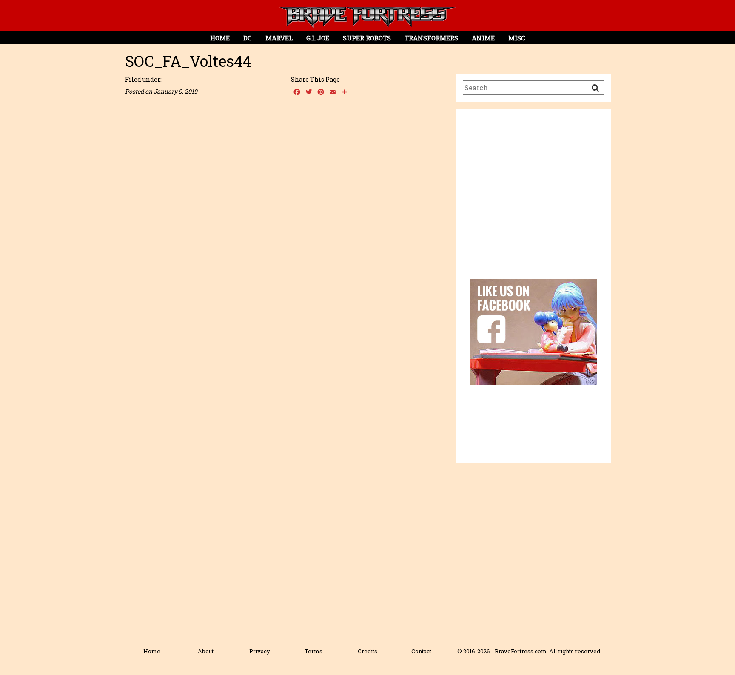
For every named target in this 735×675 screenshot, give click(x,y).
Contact (421, 651)
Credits (367, 651)
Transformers (431, 38)
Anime (483, 38)
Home (220, 38)
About (206, 651)
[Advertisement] (533, 200)
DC (247, 38)
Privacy (259, 651)
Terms (313, 651)
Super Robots (367, 38)
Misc (516, 38)
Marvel (279, 38)
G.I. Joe (317, 38)
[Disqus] (284, 272)
